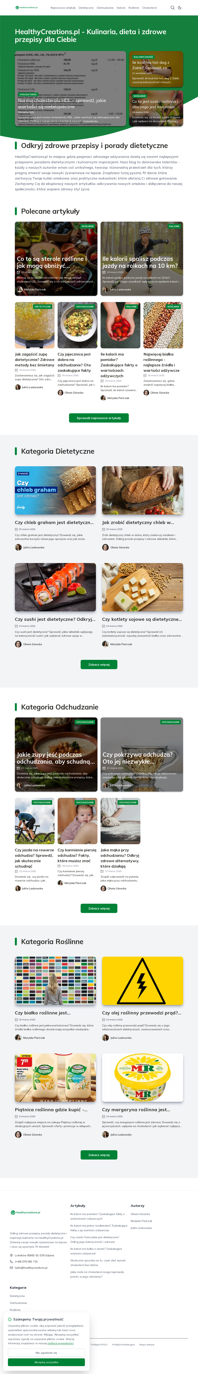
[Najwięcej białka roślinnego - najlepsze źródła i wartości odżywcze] (163, 325)
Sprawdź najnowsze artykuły (99, 418)
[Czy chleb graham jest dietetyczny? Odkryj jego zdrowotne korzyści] (55, 490)
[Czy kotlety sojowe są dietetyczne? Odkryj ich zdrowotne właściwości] (142, 587)
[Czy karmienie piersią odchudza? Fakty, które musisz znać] (77, 821)
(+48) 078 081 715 (26, 1261)
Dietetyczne (86, 7)
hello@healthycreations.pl (31, 1267)
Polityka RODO (99, 1344)
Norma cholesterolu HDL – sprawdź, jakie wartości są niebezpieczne (62, 103)
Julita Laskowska (120, 289)
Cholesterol (149, 7)
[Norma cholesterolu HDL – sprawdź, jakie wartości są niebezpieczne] (70, 88)
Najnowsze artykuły (63, 7)
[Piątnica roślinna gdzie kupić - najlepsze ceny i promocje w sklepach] (55, 1077)
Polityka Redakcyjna (123, 1344)
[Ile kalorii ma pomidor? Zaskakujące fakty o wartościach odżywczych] (120, 325)
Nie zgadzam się (46, 1352)
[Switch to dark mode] (179, 7)
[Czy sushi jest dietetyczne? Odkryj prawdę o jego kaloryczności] (55, 587)
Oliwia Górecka (119, 547)
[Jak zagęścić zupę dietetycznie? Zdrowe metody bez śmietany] (35, 325)
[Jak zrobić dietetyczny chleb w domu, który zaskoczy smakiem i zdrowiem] (142, 490)
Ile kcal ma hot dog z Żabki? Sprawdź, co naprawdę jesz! (151, 68)
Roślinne (134, 7)
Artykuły (77, 1205)
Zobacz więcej (99, 664)
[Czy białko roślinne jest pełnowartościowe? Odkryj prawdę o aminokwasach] (55, 981)
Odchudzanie (105, 7)
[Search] (173, 8)
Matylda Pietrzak (35, 289)
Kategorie (18, 1287)
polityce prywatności (60, 1343)
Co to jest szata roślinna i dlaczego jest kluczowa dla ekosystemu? (155, 107)
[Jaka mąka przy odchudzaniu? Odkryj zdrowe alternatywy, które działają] (120, 821)
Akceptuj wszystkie (46, 1362)
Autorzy (137, 1205)
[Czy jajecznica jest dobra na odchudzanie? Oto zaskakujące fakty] (77, 325)
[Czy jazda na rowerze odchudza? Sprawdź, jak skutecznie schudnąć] (35, 821)
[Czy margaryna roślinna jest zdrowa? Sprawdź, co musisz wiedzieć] (142, 1077)
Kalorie (121, 7)
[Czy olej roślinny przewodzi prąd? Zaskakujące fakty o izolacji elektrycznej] (142, 981)
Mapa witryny (146, 1344)
